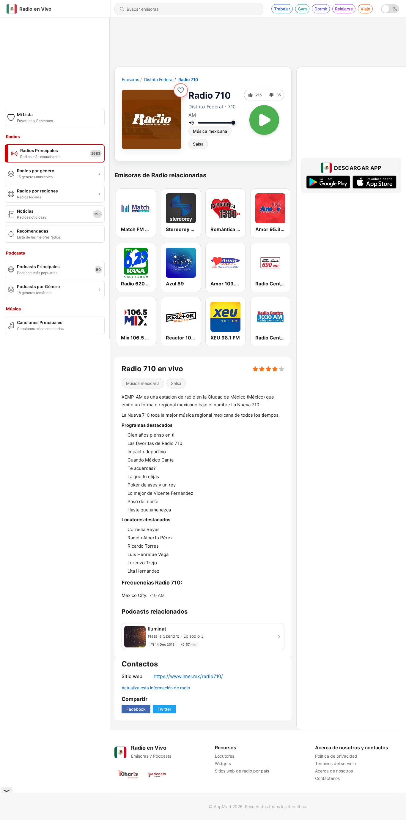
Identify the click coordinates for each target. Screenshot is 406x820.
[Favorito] (181, 90)
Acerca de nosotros (334, 770)
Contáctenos (327, 778)
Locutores (224, 756)
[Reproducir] (264, 120)
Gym (302, 8)
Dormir (320, 8)
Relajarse (344, 8)
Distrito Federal (158, 79)
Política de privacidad (336, 756)
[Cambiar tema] (390, 8)
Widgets (223, 763)
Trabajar (282, 8)
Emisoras (130, 79)
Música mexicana (210, 131)
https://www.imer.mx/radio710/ (188, 676)
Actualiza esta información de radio (156, 687)
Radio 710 (188, 79)
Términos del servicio (335, 763)
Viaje (365, 8)
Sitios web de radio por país (242, 770)
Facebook (136, 709)
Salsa (198, 143)
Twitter (164, 709)
